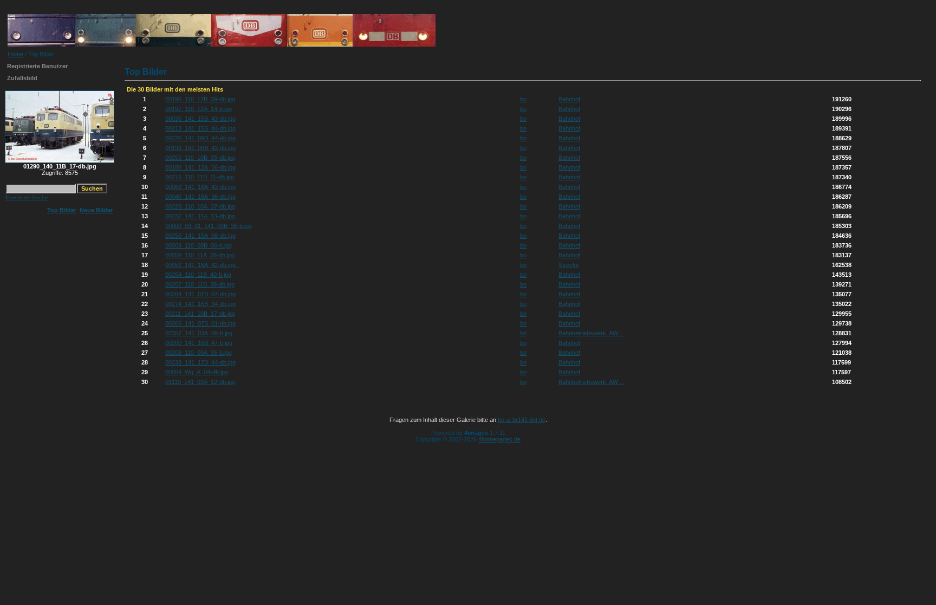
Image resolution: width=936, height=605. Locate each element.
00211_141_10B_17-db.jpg (200, 313)
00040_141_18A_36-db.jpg (200, 196)
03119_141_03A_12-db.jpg (200, 382)
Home (15, 54)
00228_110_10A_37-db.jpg (200, 206)
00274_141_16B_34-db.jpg (200, 304)
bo (523, 99)
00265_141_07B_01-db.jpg (200, 323)
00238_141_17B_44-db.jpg (200, 362)
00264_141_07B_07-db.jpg (200, 294)
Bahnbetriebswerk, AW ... (591, 333)
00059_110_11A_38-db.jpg (200, 255)
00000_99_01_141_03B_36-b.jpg (208, 226)
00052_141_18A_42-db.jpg (202, 265)
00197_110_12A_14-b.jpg (198, 109)
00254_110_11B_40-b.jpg (198, 274)
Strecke (568, 265)
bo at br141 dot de (521, 420)
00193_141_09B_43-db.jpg (200, 148)
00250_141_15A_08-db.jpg (200, 235)
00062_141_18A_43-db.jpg (200, 187)
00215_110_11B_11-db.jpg (199, 177)
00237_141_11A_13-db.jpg (200, 216)
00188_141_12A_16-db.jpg (200, 167)
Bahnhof (569, 99)
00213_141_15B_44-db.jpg (200, 128)
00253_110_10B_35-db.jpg (200, 157)
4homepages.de (499, 439)
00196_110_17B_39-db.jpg (200, 99)
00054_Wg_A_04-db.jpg (196, 372)
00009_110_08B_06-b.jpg (198, 245)
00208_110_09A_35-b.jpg (198, 352)
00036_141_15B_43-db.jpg (200, 118)
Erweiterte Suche (26, 197)
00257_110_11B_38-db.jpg (200, 284)
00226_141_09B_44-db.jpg (200, 138)
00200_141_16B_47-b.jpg (198, 343)
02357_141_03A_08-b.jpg (198, 333)
